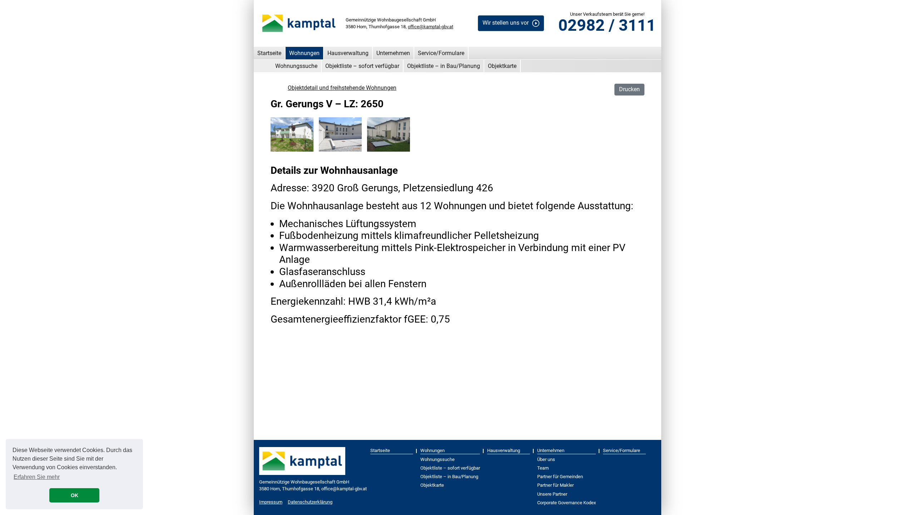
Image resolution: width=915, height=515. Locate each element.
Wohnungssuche (296, 66)
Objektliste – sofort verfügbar (362, 66)
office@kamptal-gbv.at (430, 26)
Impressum (270, 502)
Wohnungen (304, 53)
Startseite (269, 53)
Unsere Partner (552, 494)
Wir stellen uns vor (506, 22)
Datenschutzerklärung (310, 502)
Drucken (629, 89)
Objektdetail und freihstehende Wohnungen (342, 87)
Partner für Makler (555, 485)
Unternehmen (393, 53)
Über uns (546, 459)
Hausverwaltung (348, 53)
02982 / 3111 (607, 25)
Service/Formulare (441, 53)
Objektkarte (502, 66)
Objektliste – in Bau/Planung (443, 66)
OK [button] (74, 495)
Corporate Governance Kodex (566, 502)
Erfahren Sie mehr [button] (37, 477)
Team (543, 468)
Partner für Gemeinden (560, 476)
